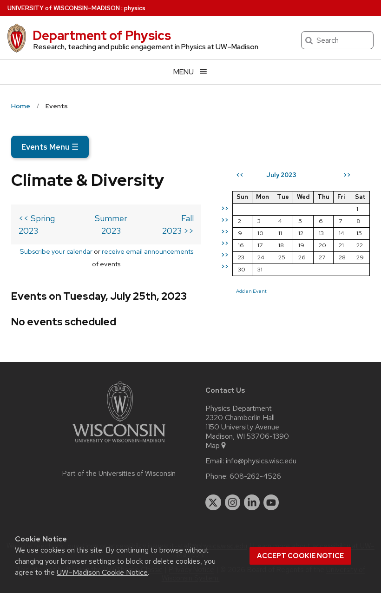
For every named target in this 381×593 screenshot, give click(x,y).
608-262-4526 (255, 476)
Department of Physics (102, 35)
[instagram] (233, 502)
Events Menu (50, 147)
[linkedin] (252, 502)
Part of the (119, 473)
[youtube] (271, 502)
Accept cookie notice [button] (300, 555)
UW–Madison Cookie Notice (102, 572)
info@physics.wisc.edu (261, 461)
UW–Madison (63, 8)
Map (212, 445)
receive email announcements (147, 251)
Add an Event (251, 291)
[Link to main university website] (118, 444)
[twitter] (213, 502)
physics (134, 8)
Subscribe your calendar (56, 251)
